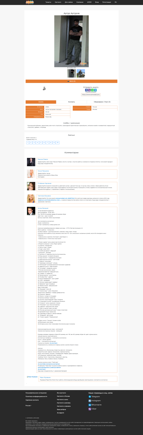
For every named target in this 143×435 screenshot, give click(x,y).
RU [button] (116, 2)
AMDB (89, 2)
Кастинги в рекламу (63, 403)
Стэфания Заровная (44, 183)
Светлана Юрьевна (44, 196)
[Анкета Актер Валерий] (31, 210)
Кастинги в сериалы (64, 406)
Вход (97, 2)
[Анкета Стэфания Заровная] (31, 186)
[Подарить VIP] (44, 88)
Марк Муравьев (45, 377)
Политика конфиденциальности (36, 396)
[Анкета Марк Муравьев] (32, 376)
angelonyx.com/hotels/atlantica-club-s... (49, 200)
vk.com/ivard (53, 343)
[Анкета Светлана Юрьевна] (31, 198)
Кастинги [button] (58, 2)
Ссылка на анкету (91, 92)
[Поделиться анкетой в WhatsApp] (92, 90)
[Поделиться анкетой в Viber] (89, 90)
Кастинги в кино (62, 399)
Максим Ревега (43, 159)
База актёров (61, 409)
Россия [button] (28, 405)
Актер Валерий (43, 208)
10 (57, 142)
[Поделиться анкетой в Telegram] (95, 90)
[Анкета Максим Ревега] (31, 161)
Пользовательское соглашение (36, 393)
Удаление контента (32, 400)
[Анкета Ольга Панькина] (31, 173)
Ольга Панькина (43, 171)
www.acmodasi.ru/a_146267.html (65, 198)
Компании (80, 2)
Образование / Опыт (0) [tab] (102, 102)
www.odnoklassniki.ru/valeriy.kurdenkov (49, 367)
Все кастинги (61, 393)
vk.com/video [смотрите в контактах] (49, 364)
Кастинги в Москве (63, 396)
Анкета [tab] (40, 102)
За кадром (60, 413)
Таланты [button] (48, 2)
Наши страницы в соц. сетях (100, 393)
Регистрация (106, 2)
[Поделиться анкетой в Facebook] (86, 90)
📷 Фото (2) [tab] (71, 81)
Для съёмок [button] (69, 2)
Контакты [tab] (71, 102)
